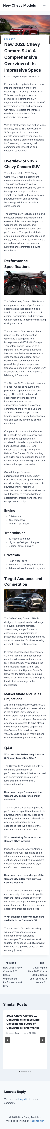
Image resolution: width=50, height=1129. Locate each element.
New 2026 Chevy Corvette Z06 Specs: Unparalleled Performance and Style (12, 974)
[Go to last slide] (7, 1040)
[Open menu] (44, 5)
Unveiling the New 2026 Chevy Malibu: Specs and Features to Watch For (37, 973)
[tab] (19, 1071)
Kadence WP (37, 1120)
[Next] (42, 1040)
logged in (23, 1099)
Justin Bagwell (13, 76)
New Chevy (9, 39)
